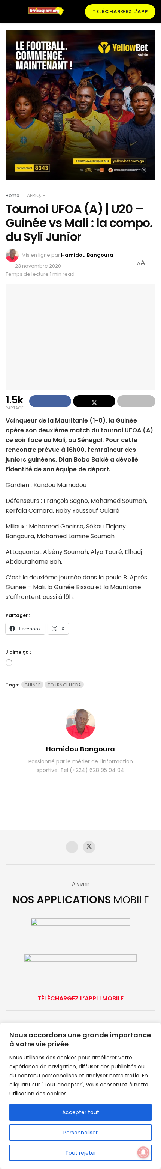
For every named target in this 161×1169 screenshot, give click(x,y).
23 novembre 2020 (38, 265)
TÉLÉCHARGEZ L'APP (120, 11)
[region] (80, 1096)
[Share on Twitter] (94, 401)
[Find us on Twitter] (89, 847)
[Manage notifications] (143, 1152)
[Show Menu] (9, 11)
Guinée (32, 685)
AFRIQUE (36, 195)
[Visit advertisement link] (80, 110)
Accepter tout (80, 1112)
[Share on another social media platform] (136, 401)
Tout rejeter (80, 1153)
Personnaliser (80, 1132)
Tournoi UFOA (64, 685)
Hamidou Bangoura (87, 255)
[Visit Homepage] (48, 11)
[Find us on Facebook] (72, 847)
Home (12, 195)
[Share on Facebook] (50, 401)
